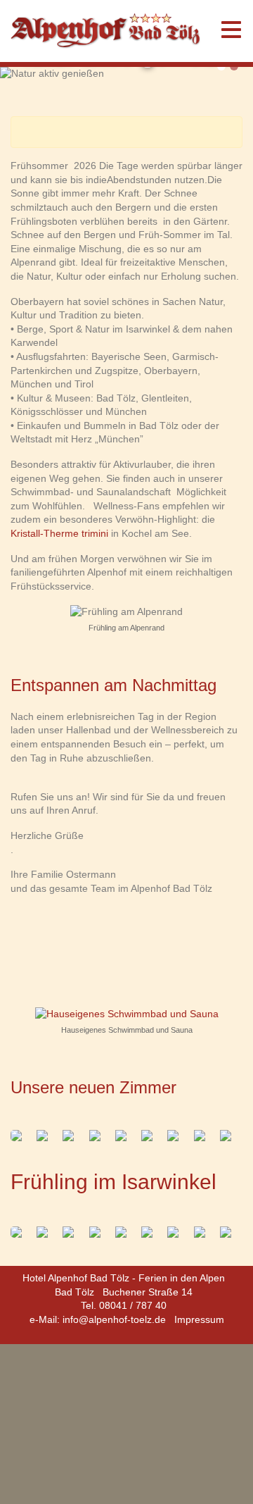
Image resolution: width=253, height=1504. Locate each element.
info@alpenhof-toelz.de (114, 1319)
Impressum (199, 1319)
